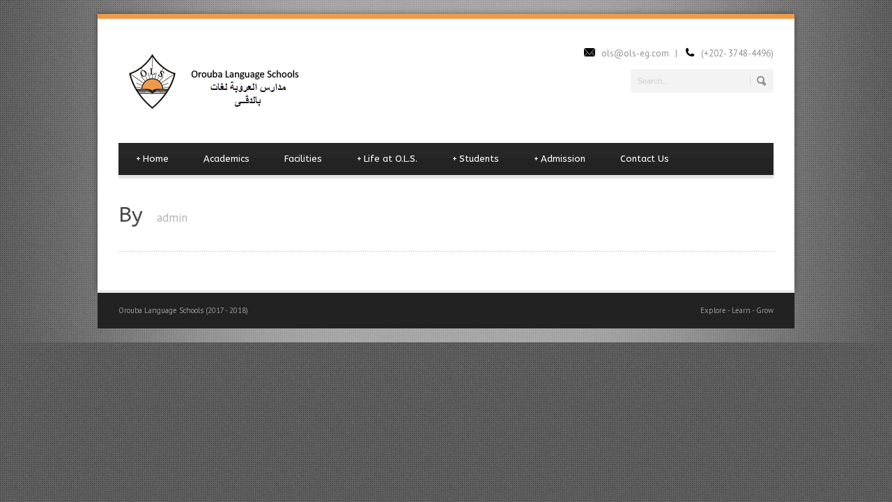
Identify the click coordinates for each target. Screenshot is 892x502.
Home (152, 158)
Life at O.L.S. (387, 158)
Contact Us (644, 158)
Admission (559, 158)
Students (475, 158)
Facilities (303, 158)
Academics (226, 158)
